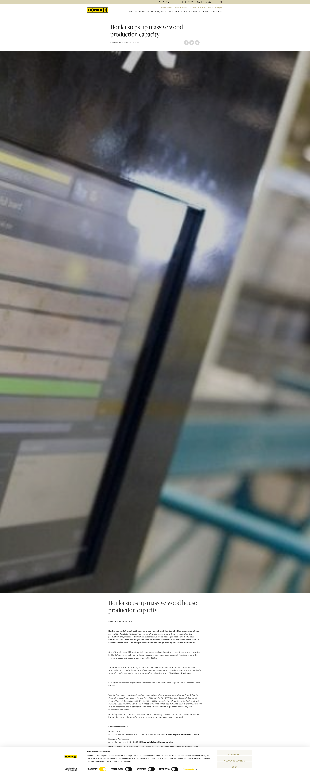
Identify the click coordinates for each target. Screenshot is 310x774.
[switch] (128, 769)
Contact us (216, 12)
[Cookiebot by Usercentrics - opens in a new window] (70, 769)
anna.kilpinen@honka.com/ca (158, 742)
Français (218, 8)
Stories (193, 8)
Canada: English (165, 2)
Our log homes (137, 12)
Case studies (175, 12)
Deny (235, 767)
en (189, 2)
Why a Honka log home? (196, 12)
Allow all (234, 754)
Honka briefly (166, 8)
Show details (188, 769)
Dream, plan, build (156, 12)
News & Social (181, 8)
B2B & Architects (205, 8)
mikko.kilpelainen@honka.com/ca (182, 734)
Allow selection (234, 760)
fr (192, 2)
